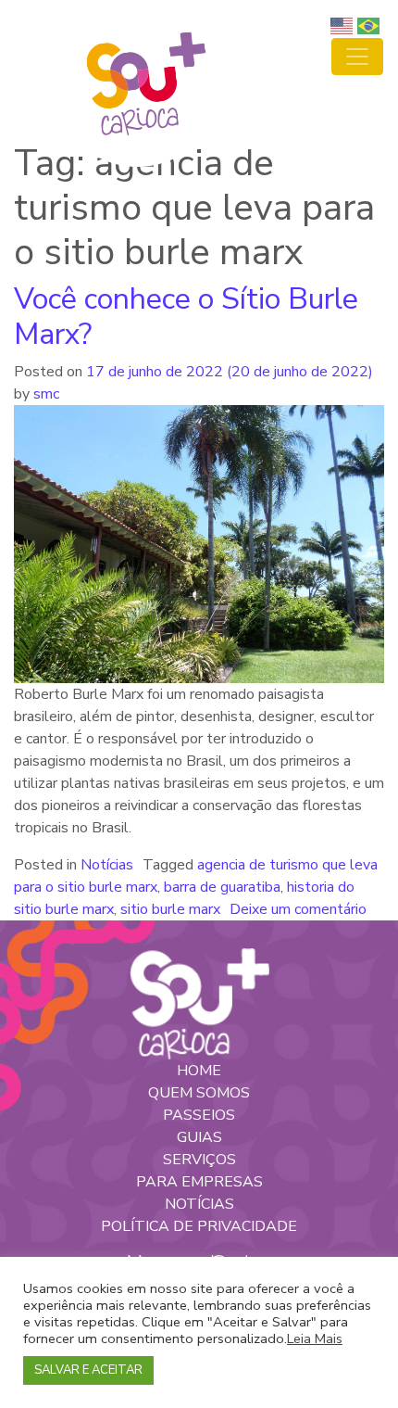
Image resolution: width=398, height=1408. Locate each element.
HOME (199, 1070)
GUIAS (199, 1137)
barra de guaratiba (222, 887)
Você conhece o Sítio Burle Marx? (186, 316)
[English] (343, 25)
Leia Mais (314, 1338)
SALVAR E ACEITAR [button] (88, 1370)
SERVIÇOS (199, 1159)
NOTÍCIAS (199, 1204)
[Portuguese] (370, 25)
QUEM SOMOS (199, 1093)
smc (44, 394)
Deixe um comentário (298, 909)
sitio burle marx (170, 909)
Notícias (107, 865)
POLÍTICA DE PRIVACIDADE (199, 1226)
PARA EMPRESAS (199, 1182)
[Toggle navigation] (357, 56)
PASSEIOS (199, 1115)
